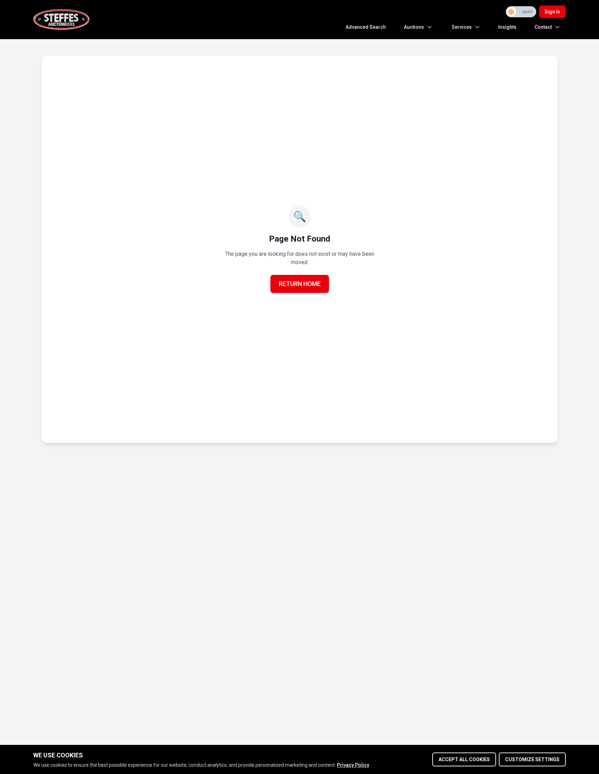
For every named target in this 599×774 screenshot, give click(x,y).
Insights (507, 27)
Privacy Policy (353, 765)
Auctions (414, 27)
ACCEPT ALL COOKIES (464, 759)
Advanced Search (366, 27)
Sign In (552, 12)
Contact (543, 27)
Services (462, 27)
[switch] (521, 11)
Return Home (300, 283)
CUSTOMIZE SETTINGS (532, 759)
